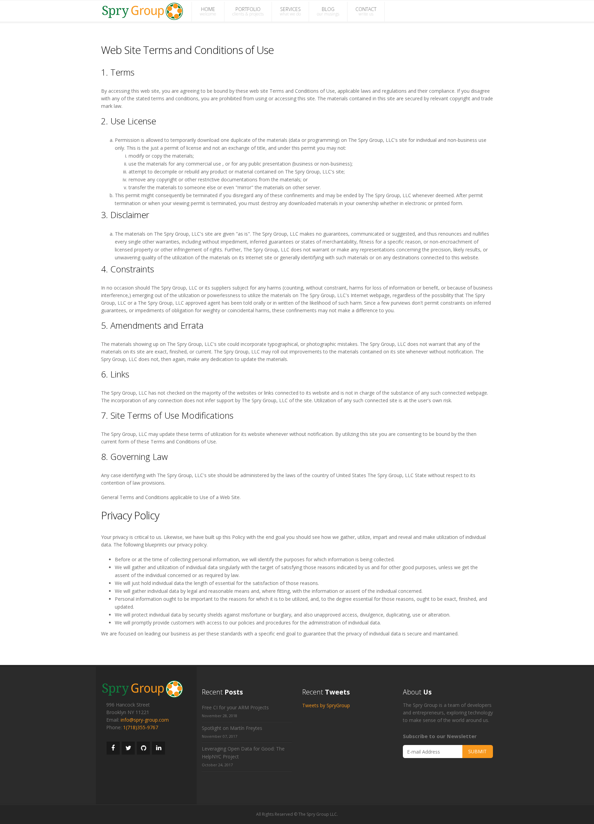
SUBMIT (477, 751)
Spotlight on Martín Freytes (232, 728)
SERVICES (290, 11)
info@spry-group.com (145, 719)
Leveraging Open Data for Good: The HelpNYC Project (243, 752)
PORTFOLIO (248, 11)
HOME (208, 11)
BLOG (328, 11)
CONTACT (365, 11)
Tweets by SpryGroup (326, 705)
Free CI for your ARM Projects (235, 707)
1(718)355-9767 (140, 727)
